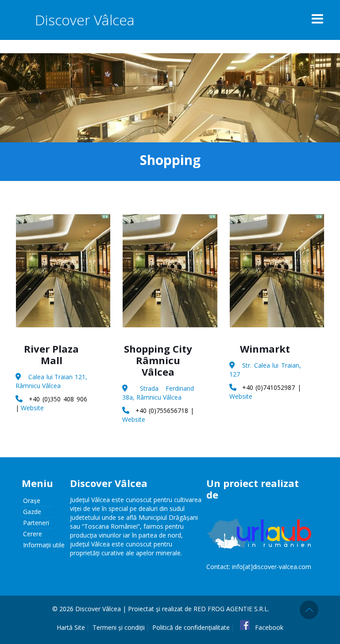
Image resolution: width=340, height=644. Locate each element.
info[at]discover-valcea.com (271, 566)
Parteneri (36, 522)
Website (32, 408)
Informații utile (44, 545)
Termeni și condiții (119, 627)
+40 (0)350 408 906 (58, 399)
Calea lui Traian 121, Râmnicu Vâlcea (51, 381)
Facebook (268, 627)
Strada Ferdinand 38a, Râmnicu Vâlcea (158, 392)
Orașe (31, 500)
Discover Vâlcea (85, 19)
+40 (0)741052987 (268, 387)
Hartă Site (71, 627)
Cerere (32, 534)
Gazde (32, 511)
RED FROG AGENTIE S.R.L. (231, 609)
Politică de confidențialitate (191, 627)
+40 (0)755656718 (161, 410)
